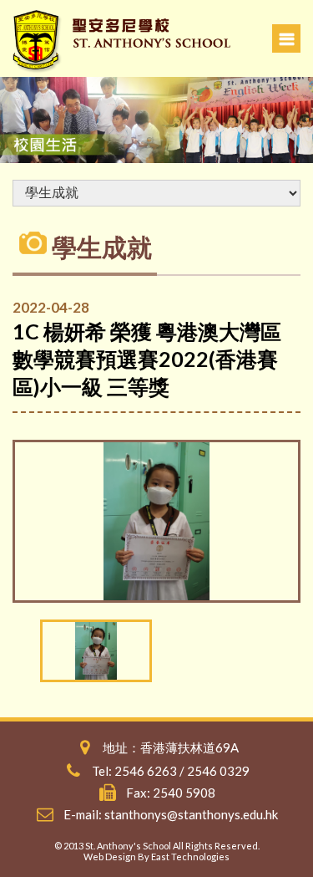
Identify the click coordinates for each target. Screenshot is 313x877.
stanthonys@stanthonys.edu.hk (191, 814)
